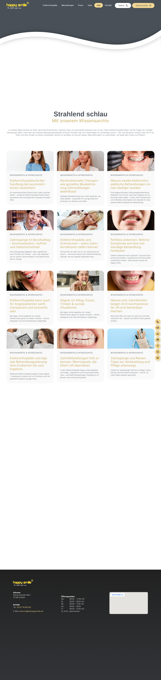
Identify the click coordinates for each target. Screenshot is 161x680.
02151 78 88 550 (24, 607)
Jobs (98, 5)
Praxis (80, 5)
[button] (156, 675)
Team (90, 5)
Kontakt (108, 5)
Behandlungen (68, 5)
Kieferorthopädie (50, 5)
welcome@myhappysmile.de (31, 611)
